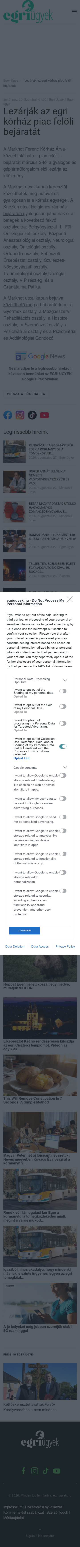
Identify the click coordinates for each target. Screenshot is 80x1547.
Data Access (40, 946)
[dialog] (40, 773)
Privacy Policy (65, 946)
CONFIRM (24, 930)
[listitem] (40, 680)
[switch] (62, 691)
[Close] (71, 601)
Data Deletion (14, 946)
